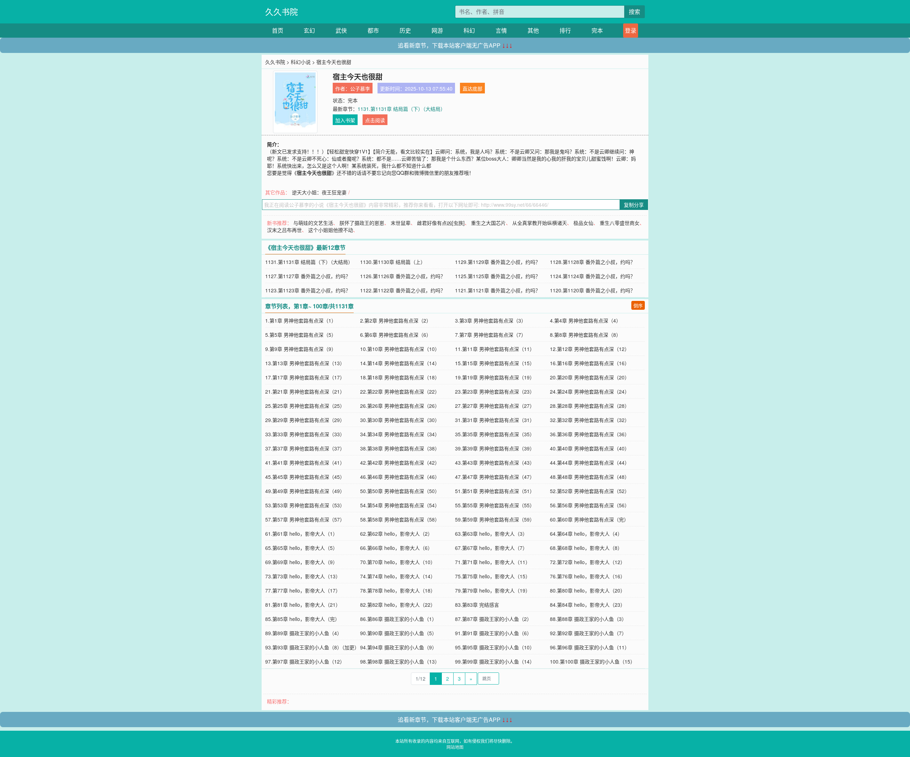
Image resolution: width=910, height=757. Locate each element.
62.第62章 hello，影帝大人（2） (396, 533)
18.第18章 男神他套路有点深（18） (400, 377)
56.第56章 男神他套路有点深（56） (590, 505)
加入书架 (345, 120)
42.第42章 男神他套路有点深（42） (400, 462)
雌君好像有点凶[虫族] (441, 222)
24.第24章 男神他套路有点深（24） (590, 391)
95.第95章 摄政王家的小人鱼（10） (495, 647)
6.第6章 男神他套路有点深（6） (395, 334)
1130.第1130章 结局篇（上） (392, 261)
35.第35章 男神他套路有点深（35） (495, 434)
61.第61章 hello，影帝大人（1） (301, 533)
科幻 (469, 30)
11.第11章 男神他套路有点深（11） (495, 348)
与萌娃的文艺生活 (313, 222)
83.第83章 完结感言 (477, 604)
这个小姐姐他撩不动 (330, 229)
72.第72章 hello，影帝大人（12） (587, 562)
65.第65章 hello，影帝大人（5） (301, 547)
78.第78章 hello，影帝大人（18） (397, 590)
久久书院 (281, 11)
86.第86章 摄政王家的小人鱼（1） (398, 618)
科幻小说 (301, 61)
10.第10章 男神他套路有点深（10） (400, 348)
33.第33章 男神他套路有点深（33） (305, 434)
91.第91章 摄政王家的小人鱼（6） (493, 633)
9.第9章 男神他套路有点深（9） (300, 348)
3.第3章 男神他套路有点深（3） (490, 320)
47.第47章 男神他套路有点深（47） (495, 476)
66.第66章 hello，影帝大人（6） (396, 547)
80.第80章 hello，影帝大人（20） (587, 590)
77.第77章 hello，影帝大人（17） (303, 590)
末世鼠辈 (401, 222)
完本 (597, 30)
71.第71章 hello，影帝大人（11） (492, 562)
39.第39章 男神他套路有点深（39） (495, 448)
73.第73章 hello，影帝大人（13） (303, 576)
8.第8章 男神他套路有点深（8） (585, 334)
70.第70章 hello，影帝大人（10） (397, 562)
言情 (501, 30)
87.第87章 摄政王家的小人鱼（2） (493, 618)
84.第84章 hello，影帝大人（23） (587, 604)
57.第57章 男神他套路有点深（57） (305, 519)
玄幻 (309, 30)
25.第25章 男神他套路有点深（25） (305, 405)
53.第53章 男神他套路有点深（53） (305, 505)
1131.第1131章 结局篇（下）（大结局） (401, 108)
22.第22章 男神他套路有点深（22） (400, 391)
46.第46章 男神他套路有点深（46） (400, 476)
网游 (437, 30)
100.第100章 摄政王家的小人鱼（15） (592, 661)
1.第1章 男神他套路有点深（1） (300, 320)
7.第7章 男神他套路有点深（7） (490, 334)
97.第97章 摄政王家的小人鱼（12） (305, 661)
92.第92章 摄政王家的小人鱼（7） (588, 633)
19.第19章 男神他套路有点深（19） (495, 377)
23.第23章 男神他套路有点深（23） (495, 391)
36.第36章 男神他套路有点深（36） (590, 434)
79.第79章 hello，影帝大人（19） (492, 590)
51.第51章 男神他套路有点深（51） (495, 490)
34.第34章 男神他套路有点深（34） (400, 434)
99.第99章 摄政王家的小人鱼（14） (495, 661)
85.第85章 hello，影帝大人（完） (302, 618)
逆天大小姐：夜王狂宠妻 (319, 192)
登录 (630, 30)
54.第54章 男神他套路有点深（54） (400, 505)
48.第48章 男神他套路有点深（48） (590, 476)
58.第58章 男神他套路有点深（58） (400, 519)
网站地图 (455, 747)
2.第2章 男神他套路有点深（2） (395, 320)
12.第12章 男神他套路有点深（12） (590, 348)
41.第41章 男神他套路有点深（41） (305, 462)
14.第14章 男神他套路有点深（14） (400, 363)
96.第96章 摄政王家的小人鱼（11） (590, 647)
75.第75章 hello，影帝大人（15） (492, 576)
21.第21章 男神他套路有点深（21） (305, 391)
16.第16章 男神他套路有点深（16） (590, 363)
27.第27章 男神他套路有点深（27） (495, 405)
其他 (533, 30)
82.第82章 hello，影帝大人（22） (397, 604)
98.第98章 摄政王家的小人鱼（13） (400, 661)
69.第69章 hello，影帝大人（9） (301, 562)
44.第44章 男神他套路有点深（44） (590, 462)
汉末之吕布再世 (284, 229)
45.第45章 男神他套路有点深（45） (305, 476)
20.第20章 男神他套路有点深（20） (590, 377)
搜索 (634, 11)
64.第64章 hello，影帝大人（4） (586, 533)
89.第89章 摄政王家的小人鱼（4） (303, 633)
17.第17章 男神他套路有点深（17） (305, 377)
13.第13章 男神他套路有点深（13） (305, 363)
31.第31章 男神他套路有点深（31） (495, 419)
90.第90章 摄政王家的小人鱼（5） (398, 633)
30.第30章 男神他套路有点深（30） (400, 419)
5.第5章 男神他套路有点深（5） (300, 334)
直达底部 (472, 88)
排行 (565, 30)
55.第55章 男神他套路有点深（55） (495, 505)
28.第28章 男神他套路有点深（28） (590, 405)
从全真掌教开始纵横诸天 (539, 222)
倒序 (638, 305)
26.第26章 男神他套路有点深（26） (400, 405)
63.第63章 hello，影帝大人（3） (491, 533)
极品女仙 (583, 222)
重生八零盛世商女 (619, 222)
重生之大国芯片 (488, 222)
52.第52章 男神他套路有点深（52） (590, 490)
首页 (277, 30)
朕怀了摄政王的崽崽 (361, 222)
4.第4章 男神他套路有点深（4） (585, 320)
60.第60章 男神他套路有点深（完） (589, 519)
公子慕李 (360, 88)
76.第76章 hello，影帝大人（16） (587, 576)
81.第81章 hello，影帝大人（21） (303, 604)
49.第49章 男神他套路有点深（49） (305, 490)
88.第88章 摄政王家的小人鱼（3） (588, 618)
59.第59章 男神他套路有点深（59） (495, 519)
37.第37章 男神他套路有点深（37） (305, 448)
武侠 (341, 30)
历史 (405, 30)
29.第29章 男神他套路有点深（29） (305, 419)
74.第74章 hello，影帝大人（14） (397, 576)
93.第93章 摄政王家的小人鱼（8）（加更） (312, 647)
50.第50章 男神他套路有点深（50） (400, 490)
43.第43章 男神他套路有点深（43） (495, 462)
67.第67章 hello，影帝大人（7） (491, 547)
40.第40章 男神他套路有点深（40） (590, 448)
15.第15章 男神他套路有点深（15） (495, 363)
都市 (373, 30)
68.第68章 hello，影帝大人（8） (586, 547)
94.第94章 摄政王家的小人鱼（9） (398, 647)
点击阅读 (375, 120)
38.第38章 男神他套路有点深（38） (400, 448)
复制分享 (634, 204)
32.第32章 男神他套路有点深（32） (590, 419)
